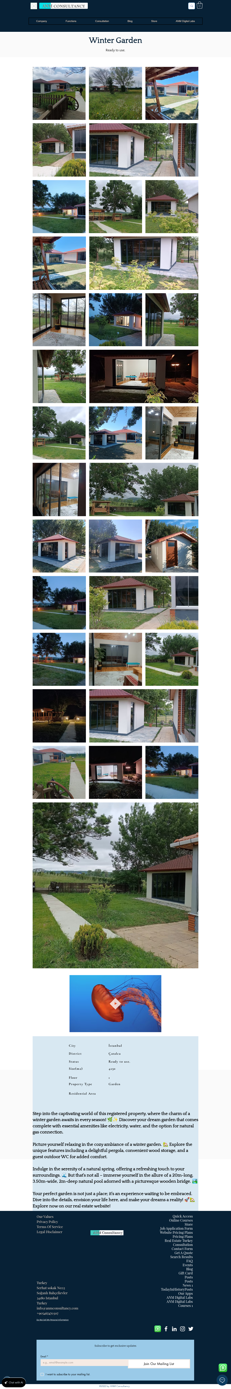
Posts (189, 1277)
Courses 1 (185, 1306)
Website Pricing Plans (176, 1232)
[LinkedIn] (174, 1329)
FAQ (189, 1261)
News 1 (188, 1285)
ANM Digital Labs (180, 1297)
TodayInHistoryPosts (177, 1289)
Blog (189, 1269)
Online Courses (181, 1220)
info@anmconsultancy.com (57, 1308)
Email (44, 1356)
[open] (33, 6)
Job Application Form (176, 1228)
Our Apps (185, 1293)
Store (189, 1224)
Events (188, 1265)
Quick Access (183, 1216)
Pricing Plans (183, 1236)
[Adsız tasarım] (157, 1329)
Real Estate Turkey (179, 1241)
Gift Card (186, 1273)
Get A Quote (184, 1253)
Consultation (183, 1245)
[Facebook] (166, 1329)
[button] (200, 5)
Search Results (181, 1257)
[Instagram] (182, 1329)
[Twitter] (191, 1329)
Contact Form (182, 1249)
